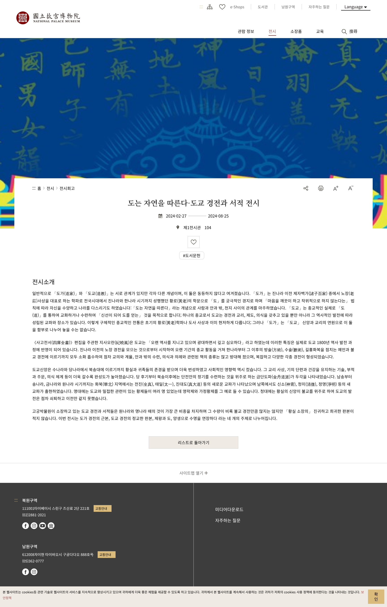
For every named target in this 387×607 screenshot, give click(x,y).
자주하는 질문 (228, 520)
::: (201, 7)
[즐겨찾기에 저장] (194, 242)
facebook (25, 525)
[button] (321, 188)
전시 (50, 188)
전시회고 (67, 188)
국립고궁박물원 (48, 18)
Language (353, 6)
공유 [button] (306, 188)
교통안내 (101, 508)
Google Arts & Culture (51, 525)
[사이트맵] (209, 6)
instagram (34, 525)
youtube (42, 525)
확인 (376, 596)
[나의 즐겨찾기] (222, 6)
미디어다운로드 (229, 509)
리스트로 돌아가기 (193, 442)
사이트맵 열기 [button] (191, 473)
